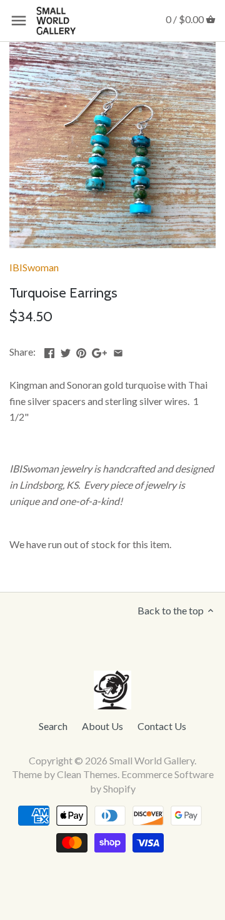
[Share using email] (118, 350)
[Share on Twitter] (66, 350)
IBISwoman (34, 267)
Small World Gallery (151, 760)
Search (53, 726)
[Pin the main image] (81, 350)
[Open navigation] (18, 20)
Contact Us (162, 726)
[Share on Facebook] (49, 350)
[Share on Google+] (99, 350)
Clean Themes (87, 774)
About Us (102, 726)
